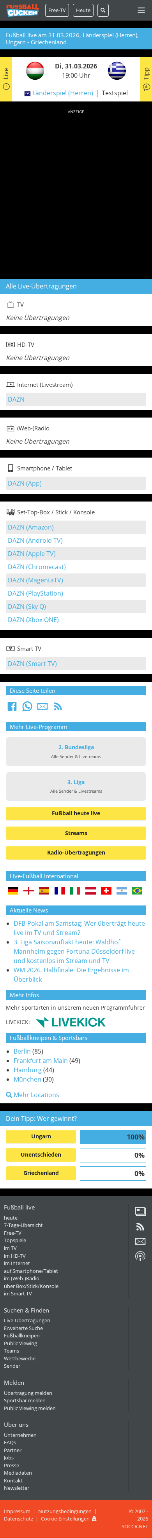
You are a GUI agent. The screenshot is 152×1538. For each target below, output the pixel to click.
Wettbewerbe (19, 1358)
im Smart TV (18, 1293)
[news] (140, 1214)
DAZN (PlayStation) (35, 593)
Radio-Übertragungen (76, 852)
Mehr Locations (35, 1095)
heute (11, 1217)
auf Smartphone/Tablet (31, 1270)
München (27, 1079)
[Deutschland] (13, 891)
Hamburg (28, 1070)
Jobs (9, 1457)
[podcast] (140, 1258)
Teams (11, 1350)
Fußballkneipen (22, 1335)
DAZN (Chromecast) (37, 567)
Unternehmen (20, 1434)
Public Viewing (20, 1343)
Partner (12, 1450)
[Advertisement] (76, 193)
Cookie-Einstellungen (65, 1518)
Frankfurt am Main (41, 1060)
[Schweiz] (106, 891)
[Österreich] (90, 891)
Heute (83, 10)
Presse (11, 1465)
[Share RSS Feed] (58, 708)
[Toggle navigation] (141, 10)
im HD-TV (15, 1255)
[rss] (140, 1229)
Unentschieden (41, 1154)
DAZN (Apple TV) (32, 553)
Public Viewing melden (30, 1408)
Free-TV (57, 10)
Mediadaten (18, 1472)
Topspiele (15, 1240)
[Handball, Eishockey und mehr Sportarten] (71, 1021)
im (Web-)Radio (21, 1278)
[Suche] (103, 10)
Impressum (17, 1511)
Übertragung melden (28, 1392)
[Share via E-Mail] (42, 708)
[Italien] (75, 891)
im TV (10, 1247)
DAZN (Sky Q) (27, 606)
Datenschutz (18, 1518)
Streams (76, 833)
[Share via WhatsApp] (27, 708)
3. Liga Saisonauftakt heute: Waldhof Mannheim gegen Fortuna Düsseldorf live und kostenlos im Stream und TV (74, 951)
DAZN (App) (25, 483)
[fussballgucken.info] (22, 10)
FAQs (10, 1442)
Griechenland (41, 1172)
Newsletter (16, 1487)
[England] (28, 891)
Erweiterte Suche (23, 1328)
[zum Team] (33, 70)
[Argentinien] (122, 891)
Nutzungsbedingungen (65, 1511)
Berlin (22, 1051)
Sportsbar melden (25, 1400)
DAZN (16, 399)
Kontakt (13, 1480)
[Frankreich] (60, 891)
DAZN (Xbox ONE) (33, 619)
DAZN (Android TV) (35, 540)
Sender (12, 1365)
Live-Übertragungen (27, 1320)
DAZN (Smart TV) (32, 663)
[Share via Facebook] (12, 708)
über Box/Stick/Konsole (31, 1286)
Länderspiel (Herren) (62, 93)
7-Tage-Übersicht (23, 1225)
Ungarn (41, 1136)
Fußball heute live (76, 813)
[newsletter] (140, 1244)
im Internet (17, 1263)
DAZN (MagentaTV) (35, 580)
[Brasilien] (137, 891)
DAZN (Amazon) (31, 527)
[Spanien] (44, 891)
